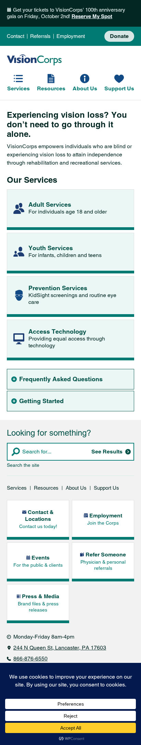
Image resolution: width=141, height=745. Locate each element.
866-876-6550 (30, 658)
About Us (76, 488)
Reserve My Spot (92, 16)
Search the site (23, 465)
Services (17, 488)
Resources (46, 488)
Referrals (40, 36)
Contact (15, 36)
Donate (119, 36)
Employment (70, 36)
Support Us (106, 488)
